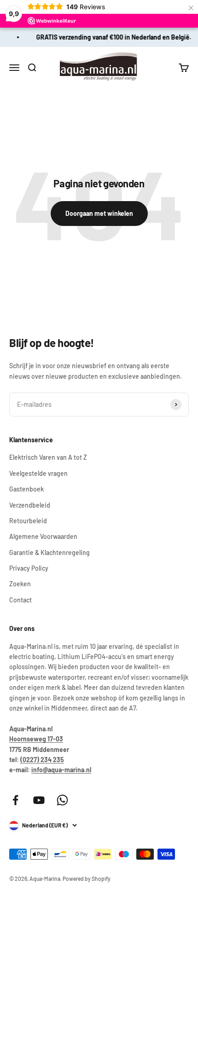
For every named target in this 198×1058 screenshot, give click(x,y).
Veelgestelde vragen (38, 473)
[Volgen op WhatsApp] (62, 800)
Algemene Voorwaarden (43, 536)
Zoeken (20, 584)
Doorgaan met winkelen (99, 213)
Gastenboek (26, 489)
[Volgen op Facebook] (15, 800)
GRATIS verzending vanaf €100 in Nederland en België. (113, 37)
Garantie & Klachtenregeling (49, 552)
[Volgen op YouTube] (39, 800)
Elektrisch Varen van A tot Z (48, 457)
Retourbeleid (28, 521)
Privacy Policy (28, 568)
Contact (20, 600)
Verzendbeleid (29, 505)
